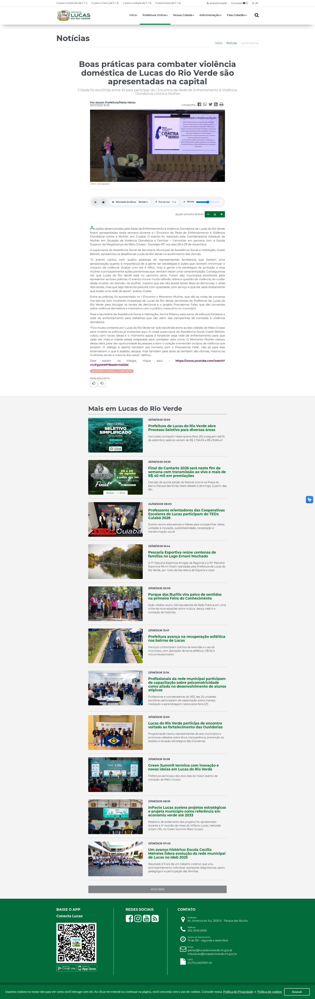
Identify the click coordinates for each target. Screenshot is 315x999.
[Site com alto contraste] (244, 3)
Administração (209, 15)
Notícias (231, 43)
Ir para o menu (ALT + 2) (105, 2)
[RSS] (216, 105)
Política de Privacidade (238, 991)
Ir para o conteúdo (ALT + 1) (71, 2)
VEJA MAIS (157, 889)
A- (253, 3)
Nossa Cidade (182, 15)
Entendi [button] (297, 991)
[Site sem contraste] (247, 3)
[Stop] (103, 202)
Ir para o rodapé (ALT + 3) (137, 2)
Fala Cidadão (236, 15)
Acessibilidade (218, 3)
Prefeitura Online (154, 15)
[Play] (95, 202)
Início (133, 15)
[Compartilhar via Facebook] (200, 105)
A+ (257, 3)
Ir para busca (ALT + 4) (168, 2)
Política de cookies (269, 991)
